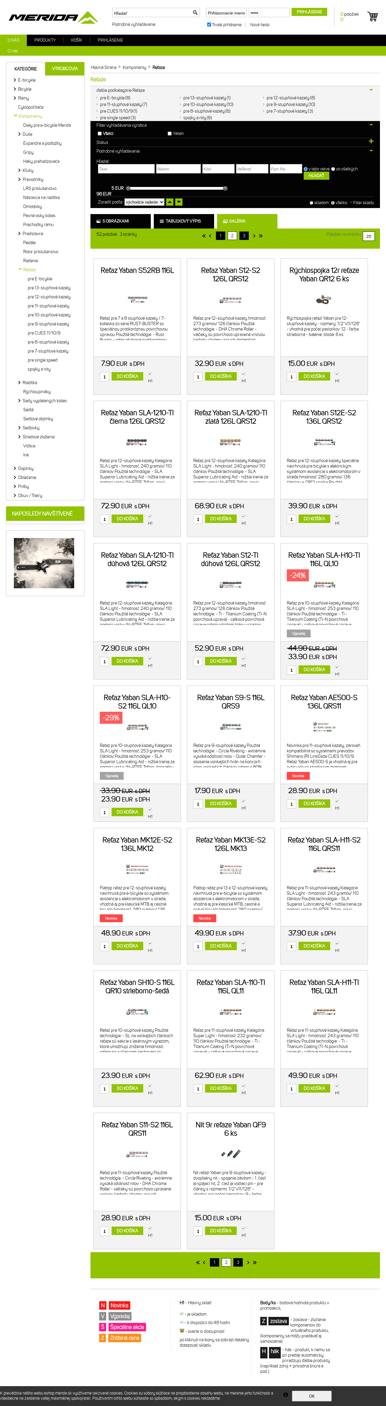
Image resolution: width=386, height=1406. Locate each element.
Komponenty (30, 116)
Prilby (23, 486)
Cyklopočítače (30, 107)
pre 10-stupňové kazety (204, 104)
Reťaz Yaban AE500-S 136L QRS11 (324, 701)
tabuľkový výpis (183, 221)
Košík (76, 40)
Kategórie (25, 69)
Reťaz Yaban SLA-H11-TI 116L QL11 (324, 986)
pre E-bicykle (112, 98)
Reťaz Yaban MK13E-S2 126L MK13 (231, 844)
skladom (321, 202)
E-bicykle (27, 80)
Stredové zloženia (39, 437)
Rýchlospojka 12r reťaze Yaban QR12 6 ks (324, 274)
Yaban (178, 133)
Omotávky (32, 206)
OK (312, 1396)
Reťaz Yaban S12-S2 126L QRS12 (230, 274)
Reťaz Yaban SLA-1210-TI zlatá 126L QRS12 (231, 417)
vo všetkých (347, 169)
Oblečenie (27, 477)
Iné (26, 455)
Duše (27, 134)
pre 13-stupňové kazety (204, 98)
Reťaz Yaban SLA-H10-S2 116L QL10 (137, 701)
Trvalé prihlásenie (227, 24)
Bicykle (24, 89)
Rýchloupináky (37, 391)
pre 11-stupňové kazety (121, 104)
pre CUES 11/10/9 (116, 111)
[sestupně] (178, 202)
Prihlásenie (110, 40)
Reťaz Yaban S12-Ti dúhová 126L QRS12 (230, 559)
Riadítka (30, 382)
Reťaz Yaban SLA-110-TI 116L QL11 (231, 986)
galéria (237, 221)
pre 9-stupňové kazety (287, 104)
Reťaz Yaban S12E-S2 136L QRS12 (324, 417)
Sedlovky (31, 428)
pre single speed (115, 117)
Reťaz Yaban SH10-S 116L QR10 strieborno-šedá (137, 986)
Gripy (28, 152)
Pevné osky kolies (39, 215)
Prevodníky (33, 179)
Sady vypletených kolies (45, 400)
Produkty (45, 40)
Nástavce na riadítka (41, 197)
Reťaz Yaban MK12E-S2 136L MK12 (137, 844)
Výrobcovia (65, 68)
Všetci (108, 133)
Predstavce (33, 233)
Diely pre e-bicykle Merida (47, 125)
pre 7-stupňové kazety (287, 111)
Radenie (30, 260)
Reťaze (29, 269)
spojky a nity (194, 117)
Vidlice (29, 446)
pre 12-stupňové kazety (288, 98)
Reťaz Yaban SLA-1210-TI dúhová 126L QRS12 (137, 559)
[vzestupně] (169, 202)
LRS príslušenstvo (39, 188)
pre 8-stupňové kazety (204, 111)
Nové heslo (260, 24)
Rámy (23, 98)
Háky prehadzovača (41, 161)
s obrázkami (116, 221)
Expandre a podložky (42, 143)
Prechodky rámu (38, 224)
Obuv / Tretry (30, 495)
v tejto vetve (319, 169)
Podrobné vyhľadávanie (133, 24)
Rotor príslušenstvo (40, 251)
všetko (341, 202)
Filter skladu (363, 202)
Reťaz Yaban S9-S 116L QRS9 (230, 701)
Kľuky (28, 170)
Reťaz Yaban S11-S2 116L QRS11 (137, 1129)
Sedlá (28, 409)
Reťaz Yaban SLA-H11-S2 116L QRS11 (324, 844)
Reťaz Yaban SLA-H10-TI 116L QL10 (324, 559)
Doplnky (25, 468)
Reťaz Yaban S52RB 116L (137, 270)
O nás (13, 40)
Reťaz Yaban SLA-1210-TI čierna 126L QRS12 (137, 417)
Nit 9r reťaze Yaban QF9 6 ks (231, 1129)
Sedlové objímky (38, 418)
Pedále (29, 242)
